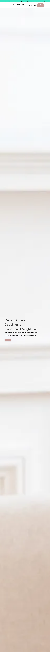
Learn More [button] (8, 340)
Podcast (31, 5)
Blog (35, 5)
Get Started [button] (40, 5)
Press (27, 5)
